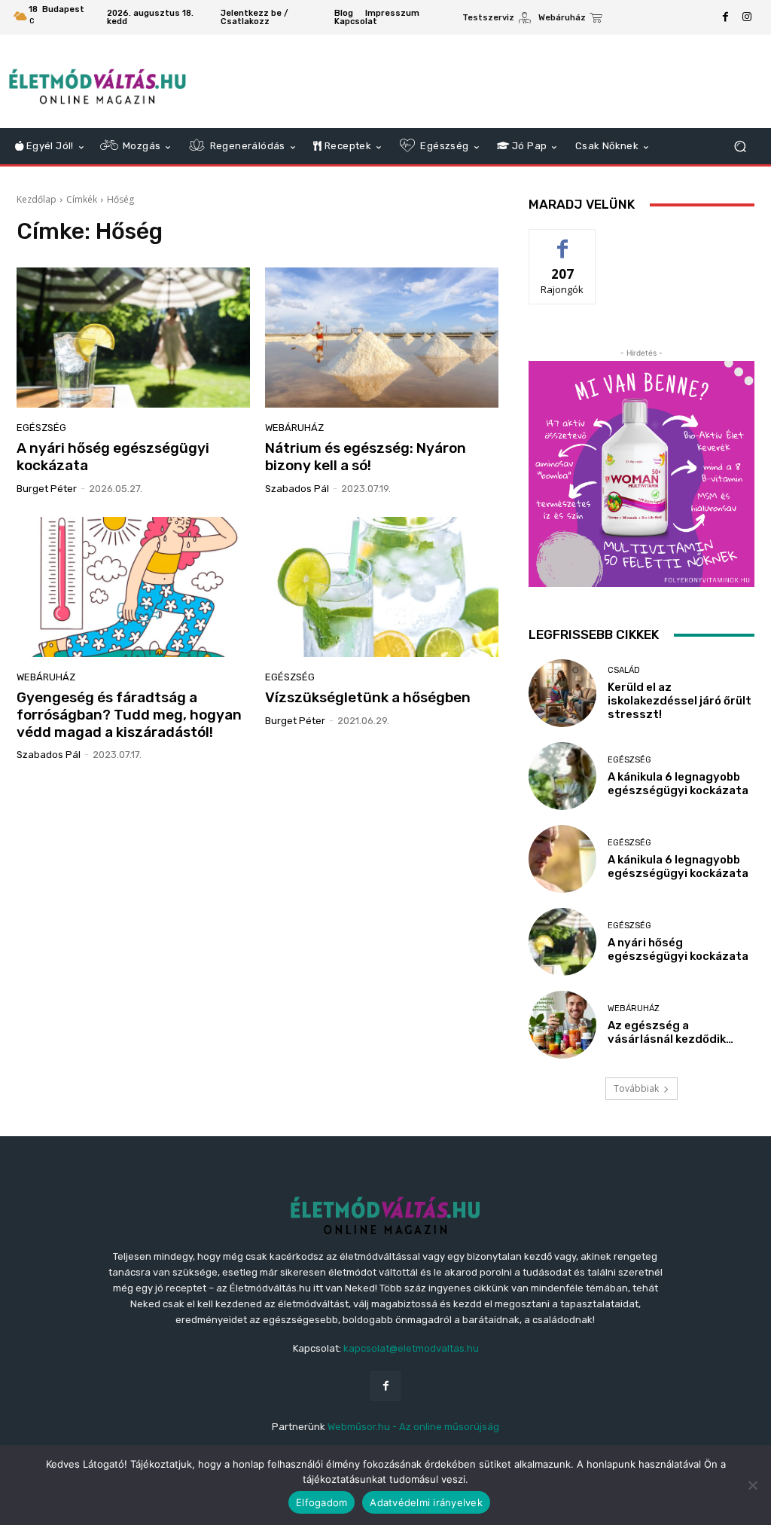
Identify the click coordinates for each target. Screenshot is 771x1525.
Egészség (41, 427)
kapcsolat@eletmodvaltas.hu (411, 1348)
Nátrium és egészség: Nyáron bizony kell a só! (365, 456)
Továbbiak (636, 1088)
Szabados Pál (297, 488)
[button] (739, 146)
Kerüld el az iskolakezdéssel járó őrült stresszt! (679, 700)
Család (624, 670)
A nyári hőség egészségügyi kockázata (113, 456)
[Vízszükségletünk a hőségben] (381, 587)
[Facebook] (725, 17)
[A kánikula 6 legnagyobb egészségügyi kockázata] (562, 776)
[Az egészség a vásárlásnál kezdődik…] (562, 1025)
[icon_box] (496, 19)
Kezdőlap (36, 199)
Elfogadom (321, 1502)
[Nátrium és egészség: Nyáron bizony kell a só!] (381, 337)
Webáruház (294, 427)
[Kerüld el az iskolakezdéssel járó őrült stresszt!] (562, 693)
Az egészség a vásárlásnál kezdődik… (670, 1032)
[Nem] (752, 1485)
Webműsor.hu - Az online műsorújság (413, 1426)
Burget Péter (47, 488)
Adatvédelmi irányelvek (426, 1502)
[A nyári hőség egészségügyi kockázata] (133, 337)
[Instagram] (746, 17)
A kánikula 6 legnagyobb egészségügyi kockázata (678, 783)
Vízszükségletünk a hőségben (368, 697)
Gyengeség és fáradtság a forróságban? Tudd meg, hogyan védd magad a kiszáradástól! (129, 715)
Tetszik (562, 240)
